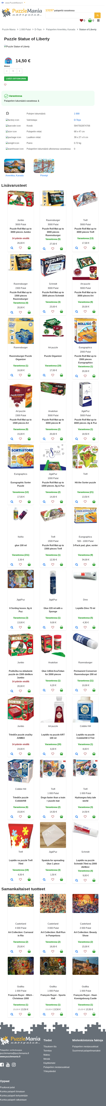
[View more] (21, 206)
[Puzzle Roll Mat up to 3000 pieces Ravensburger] (44, 249)
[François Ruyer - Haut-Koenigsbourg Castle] (76, 1014)
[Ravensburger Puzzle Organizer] (12, 375)
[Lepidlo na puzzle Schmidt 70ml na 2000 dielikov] (76, 880)
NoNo (21, 537)
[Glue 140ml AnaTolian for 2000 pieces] (44, 690)
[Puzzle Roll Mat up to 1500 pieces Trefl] (44, 565)
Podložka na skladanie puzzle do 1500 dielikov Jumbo (21, 674)
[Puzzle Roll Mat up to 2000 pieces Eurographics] (76, 376)
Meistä (46, 1059)
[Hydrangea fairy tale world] (76, 817)
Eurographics (85, 347)
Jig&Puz (85, 411)
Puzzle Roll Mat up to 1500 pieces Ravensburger (21, 295)
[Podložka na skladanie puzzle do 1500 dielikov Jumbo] (12, 691)
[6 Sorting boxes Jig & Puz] (12, 627)
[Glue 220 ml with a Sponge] (44, 627)
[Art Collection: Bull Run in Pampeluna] (44, 952)
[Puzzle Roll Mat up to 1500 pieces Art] (12, 439)
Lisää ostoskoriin (16, 79)
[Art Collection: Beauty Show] (76, 952)
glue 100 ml (21, 545)
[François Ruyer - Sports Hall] (44, 1014)
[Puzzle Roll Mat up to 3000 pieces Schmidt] (44, 312)
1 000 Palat (25, 29)
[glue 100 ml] (12, 565)
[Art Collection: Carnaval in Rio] (12, 952)
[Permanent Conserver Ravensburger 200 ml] (76, 690)
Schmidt (53, 284)
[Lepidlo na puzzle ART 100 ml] (44, 754)
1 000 (77, 113)
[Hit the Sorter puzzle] (76, 502)
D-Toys (38, 29)
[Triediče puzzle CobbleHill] (12, 817)
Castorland (20, 924)
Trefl (85, 220)
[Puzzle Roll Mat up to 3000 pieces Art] (76, 312)
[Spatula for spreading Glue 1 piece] (44, 880)
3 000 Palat (53, 928)
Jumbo (20, 220)
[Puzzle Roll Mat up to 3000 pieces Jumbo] (12, 248)
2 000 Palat (85, 928)
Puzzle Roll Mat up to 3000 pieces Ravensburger (53, 232)
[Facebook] (2, 1066)
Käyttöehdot (49, 1063)
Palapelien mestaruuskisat (56, 1067)
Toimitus (47, 1050)
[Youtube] (8, 1066)
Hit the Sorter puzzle (85, 482)
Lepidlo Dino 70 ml (85, 608)
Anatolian (53, 411)
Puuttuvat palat (7, 1087)
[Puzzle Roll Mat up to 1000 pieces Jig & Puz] (44, 502)
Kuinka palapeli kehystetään (14, 1095)
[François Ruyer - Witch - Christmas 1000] (12, 1014)
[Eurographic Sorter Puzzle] (12, 502)
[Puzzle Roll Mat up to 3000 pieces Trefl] (76, 248)
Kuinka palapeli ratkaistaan (13, 1100)
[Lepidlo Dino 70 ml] (76, 627)
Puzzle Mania (8, 29)
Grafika (20, 986)
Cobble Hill (85, 726)
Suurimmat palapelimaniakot (86, 1050)
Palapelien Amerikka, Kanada (60, 29)
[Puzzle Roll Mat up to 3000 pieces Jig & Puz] (76, 439)
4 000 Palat (20, 928)
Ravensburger (53, 220)
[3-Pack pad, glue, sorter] (76, 565)
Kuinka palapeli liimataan (12, 1091)
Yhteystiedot (49, 1071)
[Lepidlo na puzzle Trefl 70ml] (12, 880)
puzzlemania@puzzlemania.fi (14, 1053)
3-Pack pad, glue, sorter (85, 545)
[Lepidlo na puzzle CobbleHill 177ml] (76, 754)
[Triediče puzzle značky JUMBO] (12, 754)
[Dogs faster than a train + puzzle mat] (44, 817)
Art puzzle (85, 284)
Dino (85, 600)
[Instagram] (14, 1066)
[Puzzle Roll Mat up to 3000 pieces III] (44, 439)
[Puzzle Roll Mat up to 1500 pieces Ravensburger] (12, 312)
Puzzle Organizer (53, 356)
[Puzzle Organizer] (44, 375)
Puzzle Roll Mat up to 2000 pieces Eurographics (85, 359)
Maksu (46, 1055)
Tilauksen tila (49, 1046)
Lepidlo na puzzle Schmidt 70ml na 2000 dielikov (85, 863)
